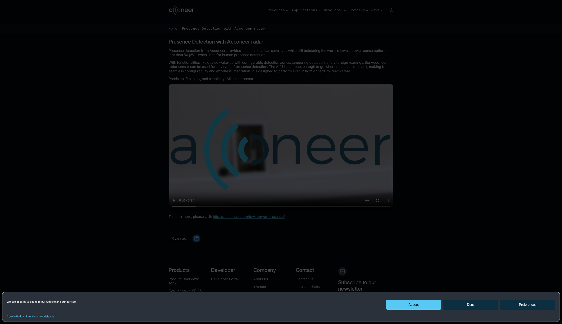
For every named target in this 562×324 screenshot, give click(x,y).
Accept (414, 304)
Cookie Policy (15, 316)
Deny (471, 304)
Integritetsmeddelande (40, 316)
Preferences (528, 304)
